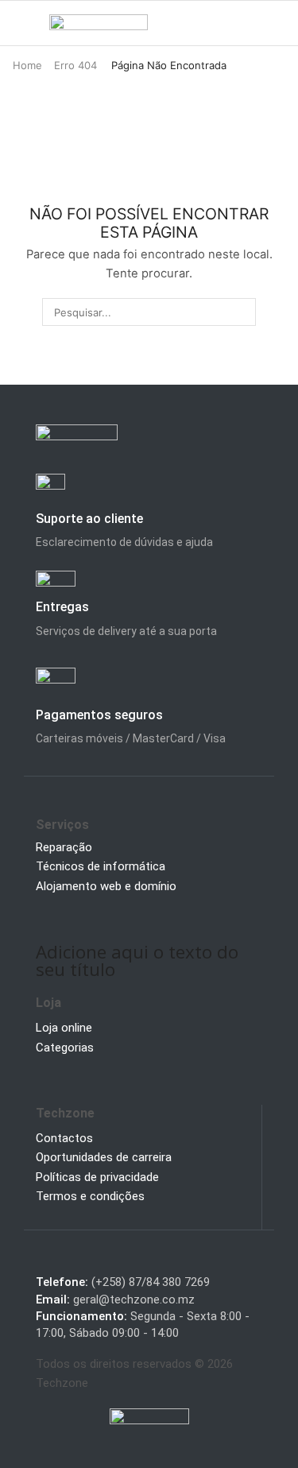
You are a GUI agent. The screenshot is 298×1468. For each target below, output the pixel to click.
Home (27, 65)
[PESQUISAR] (242, 311)
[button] (18, 23)
